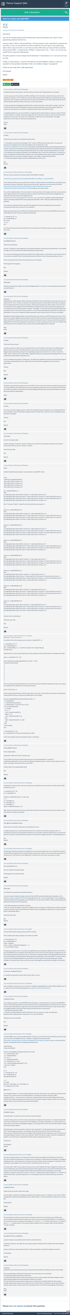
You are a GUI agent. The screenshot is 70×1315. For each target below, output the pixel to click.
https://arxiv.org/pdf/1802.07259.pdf (14, 146)
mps (4, 79)
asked (4, 30)
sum (12, 79)
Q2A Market (65, 1313)
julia (8, 79)
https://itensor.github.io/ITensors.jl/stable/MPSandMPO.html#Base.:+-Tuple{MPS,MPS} (28, 178)
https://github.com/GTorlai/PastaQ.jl (38, 988)
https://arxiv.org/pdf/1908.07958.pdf (18, 898)
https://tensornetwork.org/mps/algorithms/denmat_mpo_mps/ (22, 197)
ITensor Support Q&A (16, 3)
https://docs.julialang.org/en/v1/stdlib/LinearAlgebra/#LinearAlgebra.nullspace (26, 1040)
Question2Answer (47, 1313)
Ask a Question (32, 12)
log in (11, 1306)
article (35, 64)
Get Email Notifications (7, 1313)
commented (7, 89)
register (20, 1306)
